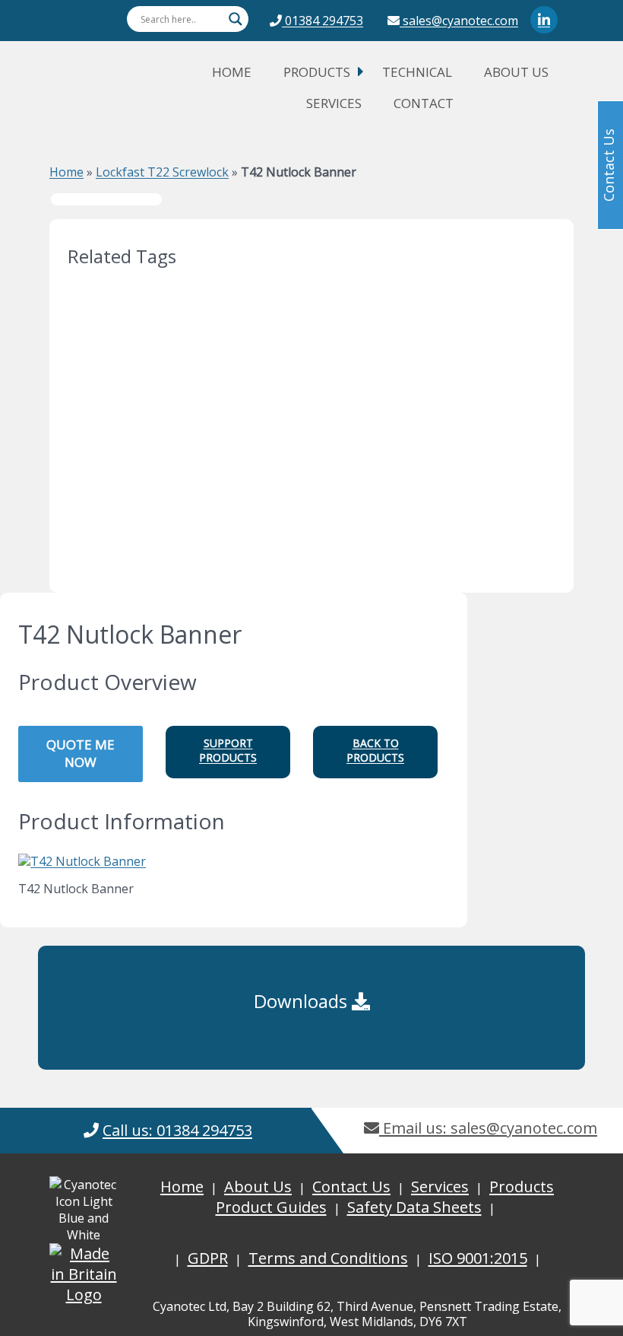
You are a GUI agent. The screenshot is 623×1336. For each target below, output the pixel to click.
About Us (516, 72)
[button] (228, 752)
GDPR (208, 1258)
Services (334, 103)
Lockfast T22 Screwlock (162, 172)
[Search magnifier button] (235, 19)
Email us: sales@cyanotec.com (488, 1128)
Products (316, 72)
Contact (424, 103)
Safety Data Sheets (414, 1207)
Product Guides (271, 1207)
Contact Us (351, 1186)
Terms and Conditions (328, 1258)
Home (231, 72)
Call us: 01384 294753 (177, 1130)
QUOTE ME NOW (80, 753)
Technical (417, 72)
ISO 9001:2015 (478, 1258)
